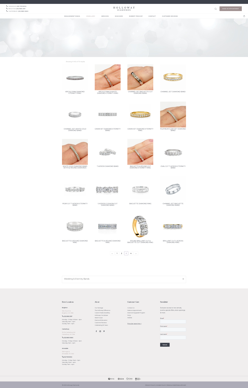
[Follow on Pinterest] (104, 331)
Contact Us (130, 308)
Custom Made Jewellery (102, 312)
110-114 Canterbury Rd (68, 332)
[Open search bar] (216, 8)
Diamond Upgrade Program (136, 312)
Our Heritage (99, 308)
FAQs (129, 315)
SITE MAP (183, 385)
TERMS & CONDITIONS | (173, 385)
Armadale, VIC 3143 (68, 353)
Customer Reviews (101, 322)
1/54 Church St (66, 311)
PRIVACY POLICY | (150, 385)
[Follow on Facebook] (96, 331)
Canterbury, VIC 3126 (68, 334)
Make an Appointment (230, 8)
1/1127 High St (66, 351)
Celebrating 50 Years (101, 325)
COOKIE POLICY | (161, 385)
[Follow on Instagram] (100, 331)
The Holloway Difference (102, 310)
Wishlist (129, 317)
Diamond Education (101, 320)
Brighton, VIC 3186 (67, 313)
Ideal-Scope (99, 317)
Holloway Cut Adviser (101, 315)
